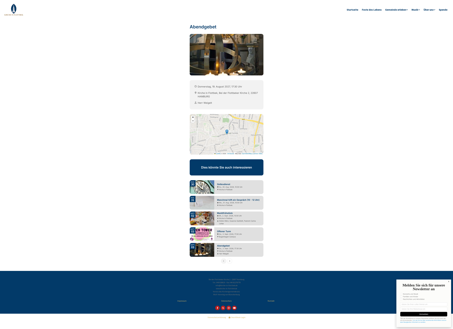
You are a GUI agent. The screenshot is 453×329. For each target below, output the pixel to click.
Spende (443, 9)
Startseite (352, 9)
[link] (396, 10)
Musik (414, 9)
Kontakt (271, 301)
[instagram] (229, 308)
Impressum (182, 301)
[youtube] (234, 308)
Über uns (429, 9)
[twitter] (223, 308)
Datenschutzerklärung (217, 317)
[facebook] (217, 308)
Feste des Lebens (372, 9)
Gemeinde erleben (395, 9)
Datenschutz (226, 301)
